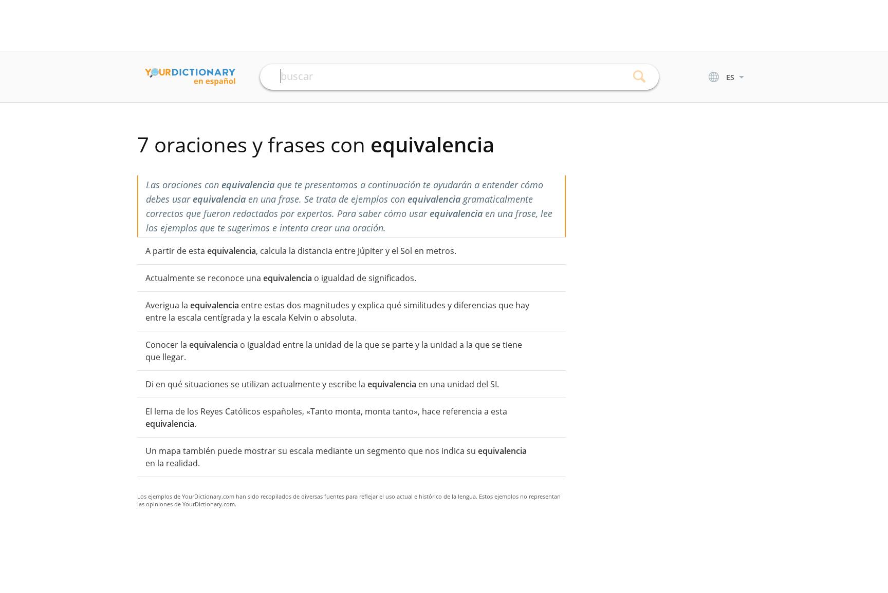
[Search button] (639, 77)
